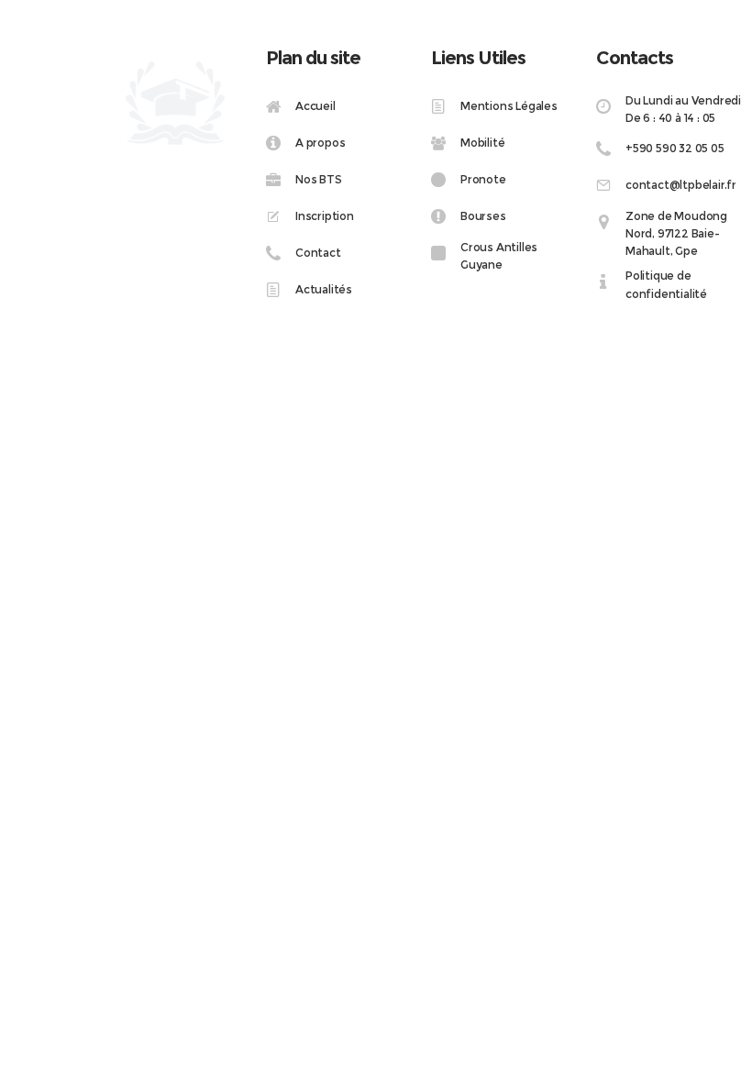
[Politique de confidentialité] (669, 284)
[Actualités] (339, 288)
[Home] (339, 107)
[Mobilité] (504, 142)
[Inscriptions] (339, 215)
